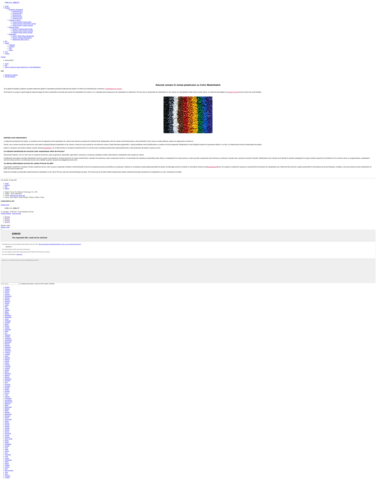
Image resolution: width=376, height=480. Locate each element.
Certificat (11, 46)
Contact (7, 53)
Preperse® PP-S (18, 13)
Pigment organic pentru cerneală (22, 32)
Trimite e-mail (5, 227)
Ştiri (6, 41)
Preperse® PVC (18, 18)
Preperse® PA (17, 15)
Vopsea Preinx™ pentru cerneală (23, 25)
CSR (10, 48)
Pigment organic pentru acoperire (23, 31)
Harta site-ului (16, 213)
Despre (7, 43)
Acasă (7, 6)
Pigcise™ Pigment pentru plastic (23, 29)
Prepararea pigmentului (16, 9)
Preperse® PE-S (18, 11)
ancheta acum (5, 205)
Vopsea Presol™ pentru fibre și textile (24, 23)
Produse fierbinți (6, 213)
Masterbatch (12, 34)
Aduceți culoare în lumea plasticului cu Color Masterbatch (23, 67)
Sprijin (11, 50)
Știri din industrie (10, 76)
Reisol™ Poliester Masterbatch (22, 38)
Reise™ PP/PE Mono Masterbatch (23, 36)
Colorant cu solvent (15, 20)
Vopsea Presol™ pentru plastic (22, 22)
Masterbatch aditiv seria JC (21, 39)
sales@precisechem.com (17, 195)
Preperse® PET (17, 16)
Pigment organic (14, 27)
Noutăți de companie (11, 75)
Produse (7, 8)
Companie (12, 45)
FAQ (6, 52)
